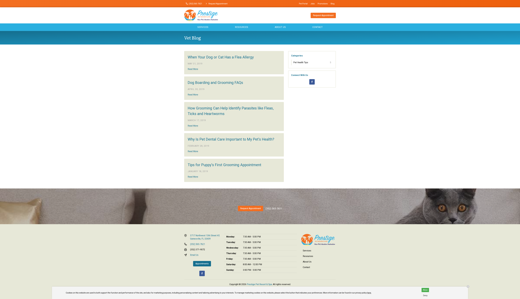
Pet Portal (303, 4)
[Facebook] (312, 82)
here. (369, 293)
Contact (317, 27)
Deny (425, 295)
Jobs (313, 4)
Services (202, 27)
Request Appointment (323, 15)
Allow (425, 290)
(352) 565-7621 (274, 208)
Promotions (323, 4)
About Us (280, 27)
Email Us (194, 255)
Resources (241, 27)
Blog (332, 4)
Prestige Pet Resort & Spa (259, 284)
